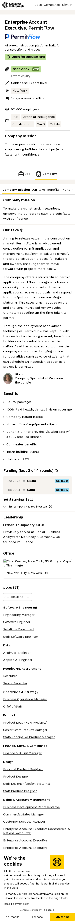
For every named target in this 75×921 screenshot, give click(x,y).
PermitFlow (41, 28)
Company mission (16, 189)
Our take (38, 189)
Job (28, 174)
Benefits (53, 189)
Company (49, 174)
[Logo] (13, 5)
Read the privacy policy (16, 904)
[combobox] (4, 597)
